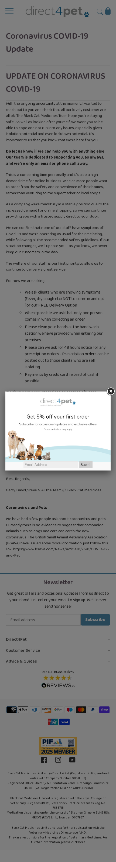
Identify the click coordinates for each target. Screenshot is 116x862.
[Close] (110, 391)
